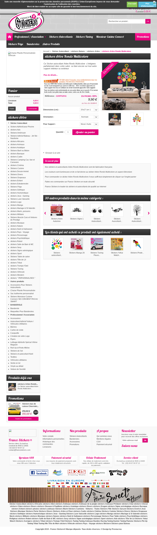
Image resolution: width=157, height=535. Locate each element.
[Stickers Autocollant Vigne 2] (97, 210)
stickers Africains (17, 141)
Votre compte (48, 436)
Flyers (12, 339)
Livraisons (47, 447)
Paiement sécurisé (104, 444)
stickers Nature (16, 226)
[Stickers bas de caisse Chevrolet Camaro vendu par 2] (14, 409)
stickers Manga (16, 205)
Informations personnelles (53, 439)
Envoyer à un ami (53, 153)
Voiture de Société (18, 369)
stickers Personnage (18, 235)
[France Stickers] (26, 21)
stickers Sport (16, 253)
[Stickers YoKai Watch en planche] (117, 244)
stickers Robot (16, 241)
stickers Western (17, 275)
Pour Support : (49, 124)
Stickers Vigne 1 (77, 219)
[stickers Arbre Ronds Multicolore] (12, 387)
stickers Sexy (15, 247)
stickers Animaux (17, 144)
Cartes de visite (16, 330)
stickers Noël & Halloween (21, 229)
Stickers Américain (18, 133)
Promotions (143, 36)
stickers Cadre (16, 157)
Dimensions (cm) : (51, 110)
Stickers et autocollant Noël (21, 354)
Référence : (50, 96)
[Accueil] (9, 36)
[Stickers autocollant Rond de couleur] (57, 244)
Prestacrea (117, 529)
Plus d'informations (147, 5)
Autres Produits (51, 44)
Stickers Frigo (15, 44)
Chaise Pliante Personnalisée (22, 290)
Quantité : (60, 132)
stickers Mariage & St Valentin (22, 208)
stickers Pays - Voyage (19, 232)
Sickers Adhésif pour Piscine (22, 127)
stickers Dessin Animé (19, 171)
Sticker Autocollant (18, 123)
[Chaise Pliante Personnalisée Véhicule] (23, 68)
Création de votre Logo (20, 336)
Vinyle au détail (16, 366)
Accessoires (15, 318)
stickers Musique (17, 223)
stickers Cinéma (17, 165)
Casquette (14, 333)
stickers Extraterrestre (19, 184)
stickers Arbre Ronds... (28, 384)
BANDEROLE (16, 305)
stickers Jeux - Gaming (19, 196)
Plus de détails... (51, 75)
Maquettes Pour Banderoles (22, 311)
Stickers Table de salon (20, 257)
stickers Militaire (17, 214)
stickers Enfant (16, 181)
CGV (99, 442)
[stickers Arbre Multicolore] (114, 119)
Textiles (13, 357)
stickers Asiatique (17, 147)
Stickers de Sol (16, 351)
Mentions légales (104, 439)
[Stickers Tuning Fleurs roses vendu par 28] (97, 244)
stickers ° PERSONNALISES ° (22, 278)
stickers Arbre (93, 51)
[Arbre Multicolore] (137, 119)
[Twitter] (128, 450)
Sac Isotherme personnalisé (22, 293)
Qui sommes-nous (104, 436)
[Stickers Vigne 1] (77, 210)
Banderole (14, 308)
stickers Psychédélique (20, 238)
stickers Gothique (17, 190)
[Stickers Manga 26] (77, 244)
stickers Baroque (17, 154)
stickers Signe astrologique (21, 250)
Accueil (46, 51)
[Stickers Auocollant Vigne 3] (117, 210)
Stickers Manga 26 (77, 253)
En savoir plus (51, 160)
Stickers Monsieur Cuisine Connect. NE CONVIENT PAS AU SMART (24, 299)
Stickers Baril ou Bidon (19, 151)
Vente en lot (15, 363)
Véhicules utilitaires (18, 360)
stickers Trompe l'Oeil (19, 266)
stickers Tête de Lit (18, 260)
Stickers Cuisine (17, 168)
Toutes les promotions (23, 419)
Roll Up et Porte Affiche (20, 348)
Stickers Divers (16, 174)
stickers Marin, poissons (20, 211)
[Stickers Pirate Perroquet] (137, 244)
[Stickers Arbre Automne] (57, 210)
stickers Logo (15, 202)
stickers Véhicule (17, 272)
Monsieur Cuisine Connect (110, 36)
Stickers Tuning (84, 36)
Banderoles (33, 44)
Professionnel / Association (29, 36)
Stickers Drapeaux (18, 177)
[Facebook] (123, 450)
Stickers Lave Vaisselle (20, 199)
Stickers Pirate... (137, 253)
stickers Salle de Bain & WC (22, 244)
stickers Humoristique (19, 193)
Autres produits (17, 281)
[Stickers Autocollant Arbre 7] (137, 210)
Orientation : (48, 117)
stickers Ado (15, 130)
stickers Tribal (16, 263)
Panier (12, 91)
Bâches (13, 327)
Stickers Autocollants (61, 36)
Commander (32, 109)
